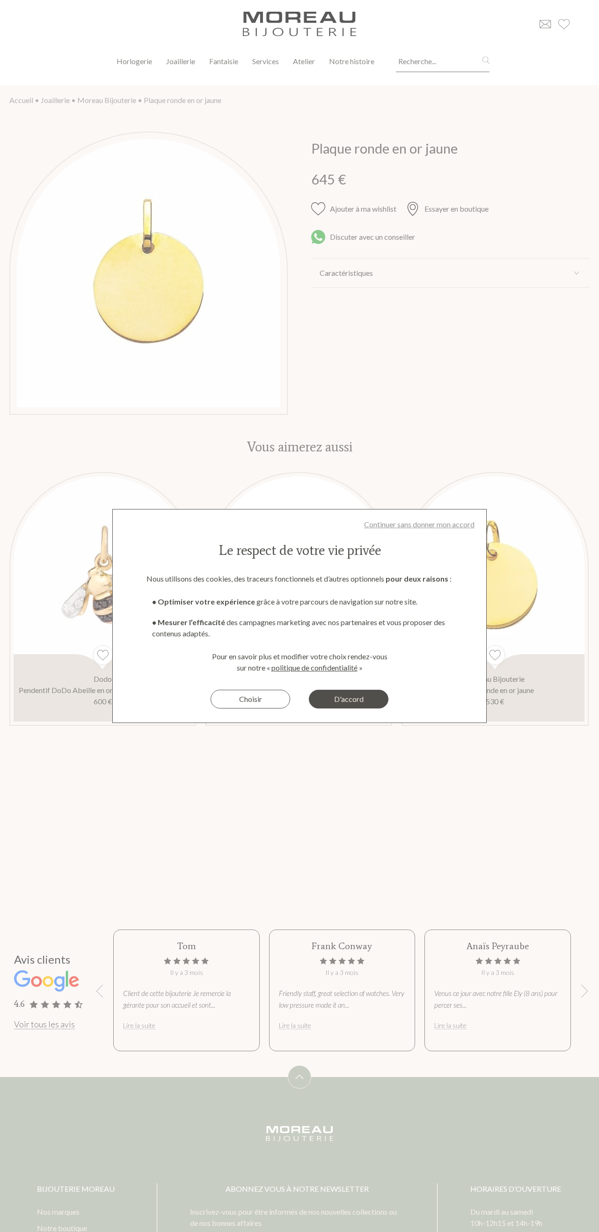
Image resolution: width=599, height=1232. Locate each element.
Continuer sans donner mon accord (419, 524)
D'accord (349, 698)
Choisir (250, 698)
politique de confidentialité (314, 667)
